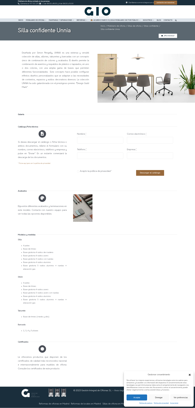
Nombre (81, 134)
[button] (189, 375)
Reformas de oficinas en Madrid (54, 404)
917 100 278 (34, 4)
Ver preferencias (181, 397)
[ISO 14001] (57, 390)
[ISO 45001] (63, 390)
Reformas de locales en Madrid (86, 404)
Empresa (131, 150)
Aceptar (136, 397)
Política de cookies (145, 403)
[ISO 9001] (51, 390)
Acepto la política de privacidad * (96, 171)
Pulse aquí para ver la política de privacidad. (35, 163)
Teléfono (81, 150)
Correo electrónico (136, 134)
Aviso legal (174, 403)
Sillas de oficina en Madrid (115, 404)
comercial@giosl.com (145, 2)
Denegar (158, 397)
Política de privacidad (161, 403)
